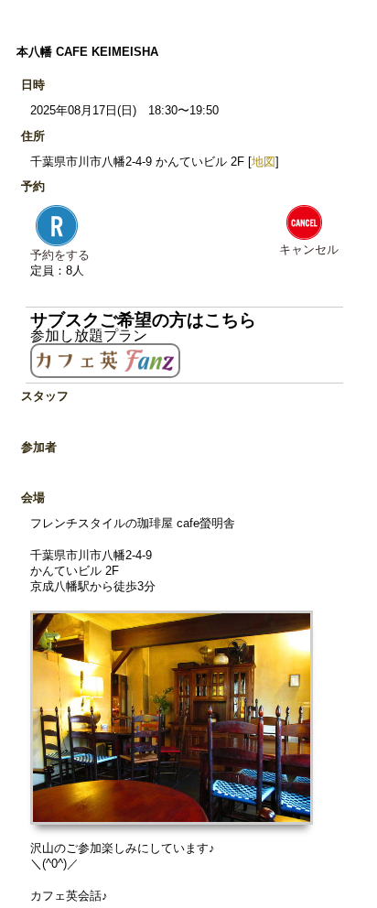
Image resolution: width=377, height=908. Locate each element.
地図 (263, 161)
